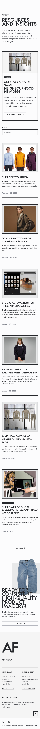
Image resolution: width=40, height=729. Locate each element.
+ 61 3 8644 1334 (28, 689)
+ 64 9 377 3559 (8, 689)
